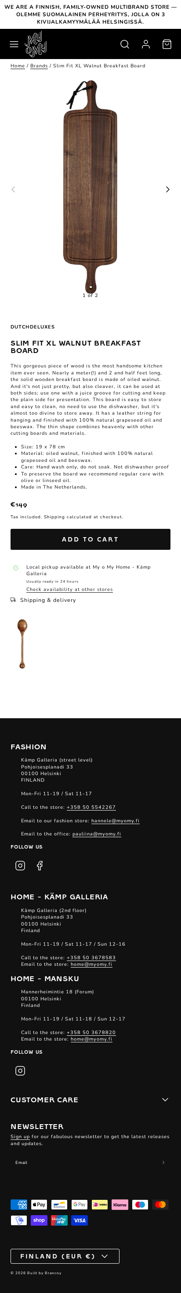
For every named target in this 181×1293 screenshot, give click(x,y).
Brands (39, 66)
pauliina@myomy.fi (96, 834)
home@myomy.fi (91, 964)
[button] (14, 44)
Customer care (44, 1099)
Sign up (20, 1136)
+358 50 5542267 (91, 807)
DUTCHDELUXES (33, 327)
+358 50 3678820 (91, 1032)
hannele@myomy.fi (115, 821)
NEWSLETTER (37, 1126)
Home (18, 66)
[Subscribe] (163, 1162)
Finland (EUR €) (58, 1256)
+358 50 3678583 (91, 957)
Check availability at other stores (69, 589)
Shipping (54, 517)
